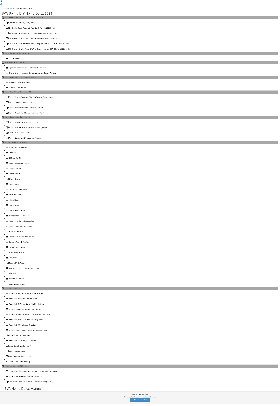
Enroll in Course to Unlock (140, 400)
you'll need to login (148, 397)
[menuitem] (1, 5)
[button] (1, 2)
